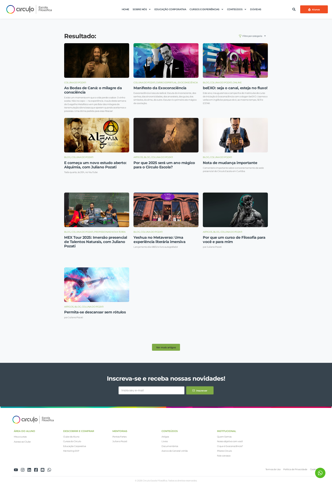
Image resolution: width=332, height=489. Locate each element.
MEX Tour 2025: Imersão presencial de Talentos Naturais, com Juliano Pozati (95, 241)
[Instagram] (23, 470)
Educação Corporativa (170, 9)
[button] (294, 9)
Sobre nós (140, 9)
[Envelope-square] (42, 470)
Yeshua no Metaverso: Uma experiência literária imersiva (159, 239)
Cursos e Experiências (204, 9)
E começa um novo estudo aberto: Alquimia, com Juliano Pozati (95, 165)
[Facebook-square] (36, 470)
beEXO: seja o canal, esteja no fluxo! (235, 88)
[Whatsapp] (49, 470)
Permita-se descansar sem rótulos (95, 312)
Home (125, 9)
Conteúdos (235, 9)
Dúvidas (255, 9)
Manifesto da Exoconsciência (159, 88)
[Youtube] (16, 470)
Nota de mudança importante (230, 163)
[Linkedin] (29, 470)
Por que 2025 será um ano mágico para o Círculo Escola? (164, 165)
